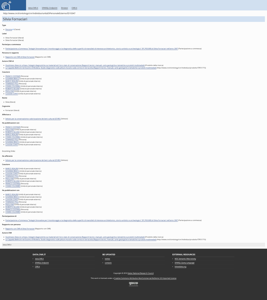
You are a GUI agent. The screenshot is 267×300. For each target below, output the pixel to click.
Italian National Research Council (141, 273)
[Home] (13, 5)
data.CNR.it (33, 8)
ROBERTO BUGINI (12, 89)
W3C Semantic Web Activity (185, 259)
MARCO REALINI (11, 81)
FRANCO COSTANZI (12, 76)
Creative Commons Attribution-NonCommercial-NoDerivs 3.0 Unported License (145, 278)
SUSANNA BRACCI (12, 79)
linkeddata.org (180, 266)
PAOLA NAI (9, 91)
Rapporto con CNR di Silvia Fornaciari (20, 57)
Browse (64, 8)
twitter (107, 259)
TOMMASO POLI (11, 84)
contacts (108, 263)
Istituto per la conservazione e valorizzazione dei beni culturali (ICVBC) (33, 119)
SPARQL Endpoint (49, 8)
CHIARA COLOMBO (12, 86)
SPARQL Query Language (184, 263)
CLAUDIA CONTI (11, 94)
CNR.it (74, 8)
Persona (8, 29)
